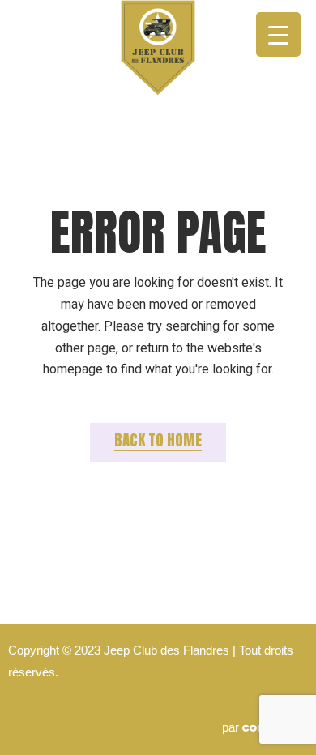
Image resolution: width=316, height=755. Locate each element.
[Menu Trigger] (278, 34)
